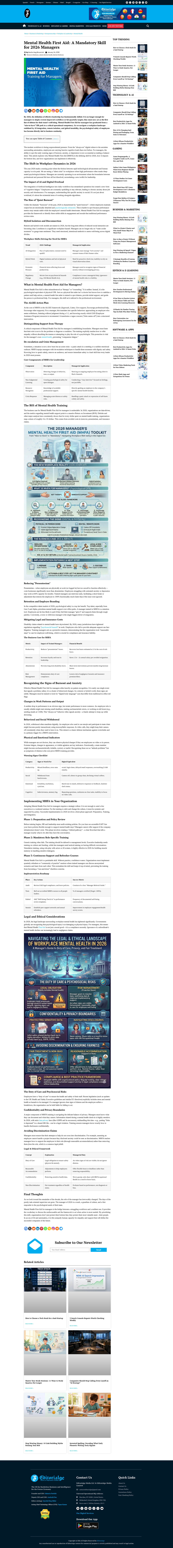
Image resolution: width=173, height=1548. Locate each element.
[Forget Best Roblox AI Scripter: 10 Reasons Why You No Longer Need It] (142, 199)
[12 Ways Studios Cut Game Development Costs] (142, 179)
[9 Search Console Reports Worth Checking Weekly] (142, 57)
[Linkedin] (136, 2)
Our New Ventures (115, 26)
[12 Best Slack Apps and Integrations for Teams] (142, 375)
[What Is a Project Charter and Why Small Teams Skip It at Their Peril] (142, 229)
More (104, 26)
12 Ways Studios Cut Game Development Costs (122, 179)
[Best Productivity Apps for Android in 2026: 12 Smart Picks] (142, 122)
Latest (41, 55)
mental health (47, 337)
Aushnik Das (52, 1497)
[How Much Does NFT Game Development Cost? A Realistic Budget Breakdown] (142, 188)
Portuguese (40, 2)
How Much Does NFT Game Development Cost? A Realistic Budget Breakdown (124, 189)
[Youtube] (146, 2)
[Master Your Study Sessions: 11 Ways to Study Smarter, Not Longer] (142, 66)
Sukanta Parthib (50, 1493)
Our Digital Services (105, 2)
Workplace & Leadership (64, 34)
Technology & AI (34, 26)
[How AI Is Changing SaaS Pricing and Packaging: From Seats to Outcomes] (142, 131)
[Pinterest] (133, 2)
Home (26, 34)
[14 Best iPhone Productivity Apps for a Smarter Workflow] (142, 142)
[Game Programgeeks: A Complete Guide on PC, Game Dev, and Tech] (142, 157)
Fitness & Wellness (33, 55)
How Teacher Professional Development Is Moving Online (124, 290)
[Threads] (143, 2)
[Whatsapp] (45, 110)
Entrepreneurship (50, 34)
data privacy (43, 1120)
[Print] (57, 110)
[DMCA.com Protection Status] (45, 1519)
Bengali (68, 2)
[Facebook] (127, 2)
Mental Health (78, 34)
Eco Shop (85, 2)
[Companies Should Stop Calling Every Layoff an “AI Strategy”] (142, 77)
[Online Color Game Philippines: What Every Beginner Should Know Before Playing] (142, 168)
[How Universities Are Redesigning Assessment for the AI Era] (142, 319)
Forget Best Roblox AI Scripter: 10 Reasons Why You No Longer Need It (124, 200)
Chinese (55, 2)
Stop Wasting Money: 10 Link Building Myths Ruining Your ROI (44, 1444)
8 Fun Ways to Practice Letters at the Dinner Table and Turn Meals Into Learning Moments (124, 300)
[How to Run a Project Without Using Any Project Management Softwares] (142, 240)
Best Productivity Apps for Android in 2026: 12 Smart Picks (124, 122)
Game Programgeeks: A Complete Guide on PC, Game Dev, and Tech (123, 158)
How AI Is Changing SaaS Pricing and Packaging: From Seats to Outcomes (123, 132)
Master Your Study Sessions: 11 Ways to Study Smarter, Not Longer (44, 1382)
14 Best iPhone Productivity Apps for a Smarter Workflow (123, 142)
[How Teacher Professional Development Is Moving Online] (142, 290)
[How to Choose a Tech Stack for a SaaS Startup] (142, 48)
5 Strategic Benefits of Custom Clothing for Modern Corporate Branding (124, 261)
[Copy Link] (49, 110)
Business (46, 26)
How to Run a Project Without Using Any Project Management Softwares (124, 241)
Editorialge (101, 1541)
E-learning (94, 2)
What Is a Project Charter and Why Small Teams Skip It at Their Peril (124, 230)
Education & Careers (59, 26)
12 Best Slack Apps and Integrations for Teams (121, 375)
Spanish (25, 2)
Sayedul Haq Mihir (49, 1501)
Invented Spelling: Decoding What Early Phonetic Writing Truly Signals (86, 1444)
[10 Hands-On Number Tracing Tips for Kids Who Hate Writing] (142, 310)
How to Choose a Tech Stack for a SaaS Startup (44, 1318)
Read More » (29, 1323)
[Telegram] (61, 110)
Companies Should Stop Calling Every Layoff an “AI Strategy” (89, 1382)
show (55, 139)
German (48, 2)
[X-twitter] (130, 2)
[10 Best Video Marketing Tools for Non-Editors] (142, 366)
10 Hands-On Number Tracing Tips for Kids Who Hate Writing (124, 310)
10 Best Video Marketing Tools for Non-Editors (124, 366)
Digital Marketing (76, 26)
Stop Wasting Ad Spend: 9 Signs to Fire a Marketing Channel (124, 251)
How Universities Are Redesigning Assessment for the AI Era (124, 320)
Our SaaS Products (93, 26)
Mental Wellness (58, 55)
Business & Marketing (36, 34)
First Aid (42, 927)
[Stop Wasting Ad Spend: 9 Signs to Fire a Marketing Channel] (142, 251)
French (32, 2)
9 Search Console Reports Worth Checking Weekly (87, 1319)
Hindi (62, 2)
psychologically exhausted (65, 208)
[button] (147, 26)
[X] (30, 110)
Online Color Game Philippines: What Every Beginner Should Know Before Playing (124, 169)
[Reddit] (33, 110)
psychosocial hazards (49, 627)
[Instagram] (140, 2)
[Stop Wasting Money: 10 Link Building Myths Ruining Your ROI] (142, 86)
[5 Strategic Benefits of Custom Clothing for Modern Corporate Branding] (142, 260)
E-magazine (76, 2)
